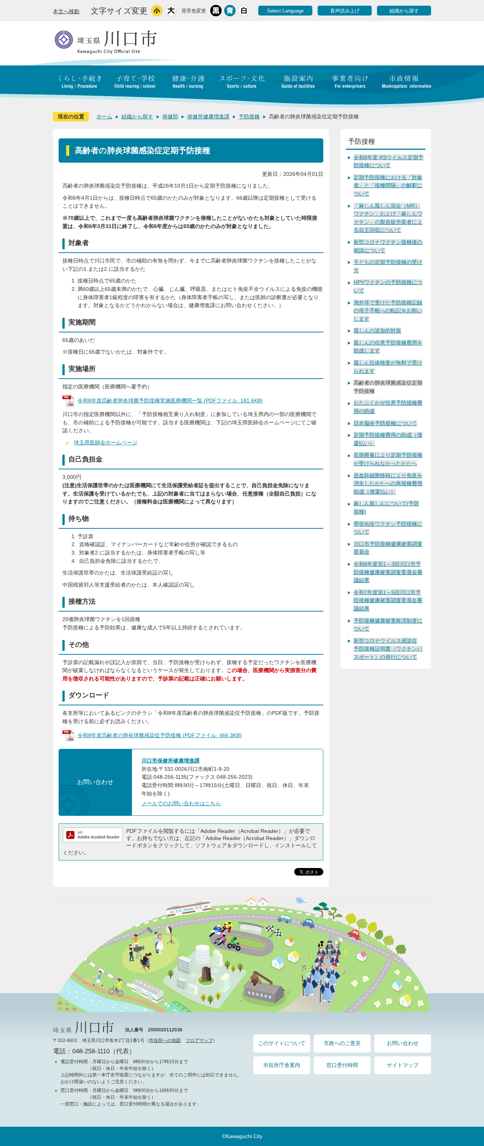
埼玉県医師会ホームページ (105, 442)
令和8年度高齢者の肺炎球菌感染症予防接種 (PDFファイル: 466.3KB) (160, 735)
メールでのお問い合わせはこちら (181, 803)
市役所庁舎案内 (281, 1065)
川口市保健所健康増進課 (170, 761)
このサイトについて (282, 1043)
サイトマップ (403, 1065)
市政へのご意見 (342, 1043)
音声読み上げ (345, 11)
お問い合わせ (403, 1043)
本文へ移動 (66, 11)
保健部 (170, 116)
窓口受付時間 (342, 1065)
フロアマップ (199, 1040)
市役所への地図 (165, 1040)
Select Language (285, 11)
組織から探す (404, 11)
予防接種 (249, 116)
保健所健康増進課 (208, 116)
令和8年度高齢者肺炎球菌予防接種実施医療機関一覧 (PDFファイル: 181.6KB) (170, 401)
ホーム (104, 116)
